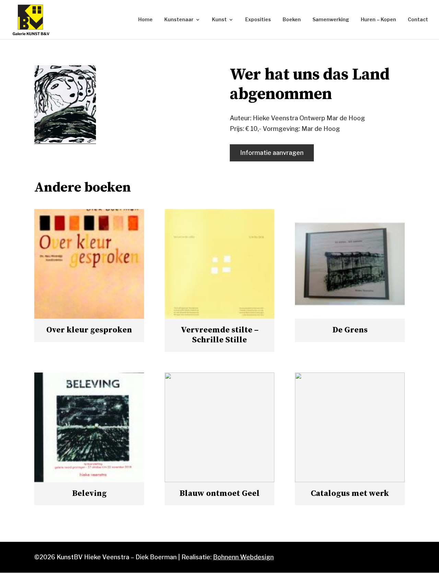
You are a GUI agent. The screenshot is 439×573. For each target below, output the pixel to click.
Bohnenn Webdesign (243, 557)
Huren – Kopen (378, 19)
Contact (418, 19)
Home (145, 19)
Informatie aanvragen (272, 152)
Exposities (258, 19)
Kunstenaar (178, 19)
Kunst (219, 19)
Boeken (292, 19)
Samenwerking (330, 19)
